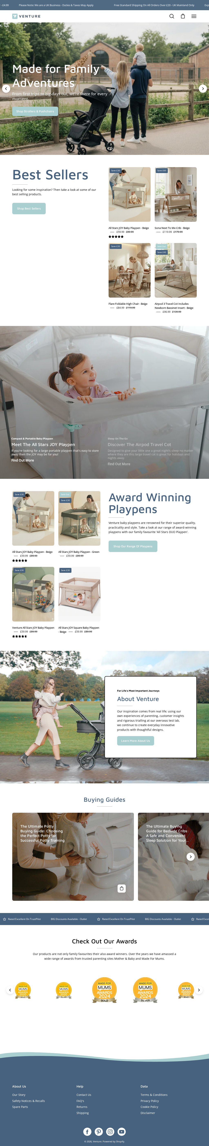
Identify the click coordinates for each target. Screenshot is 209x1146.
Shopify (120, 1141)
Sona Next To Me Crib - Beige (172, 228)
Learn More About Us (135, 740)
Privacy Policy (150, 1101)
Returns (82, 1107)
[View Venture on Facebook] (87, 1132)
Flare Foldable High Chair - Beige (128, 304)
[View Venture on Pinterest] (99, 1132)
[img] (116, 236)
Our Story (18, 1095)
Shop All (22, 118)
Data (144, 1086)
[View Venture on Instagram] (110, 1132)
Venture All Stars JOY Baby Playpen (33, 627)
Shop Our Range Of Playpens (132, 546)
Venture (97, 1141)
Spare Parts (20, 1107)
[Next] (203, 89)
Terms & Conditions (154, 1095)
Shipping (83, 1113)
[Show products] (122, 888)
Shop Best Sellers (29, 208)
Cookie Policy (149, 1107)
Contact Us (84, 1095)
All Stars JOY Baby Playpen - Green (78, 552)
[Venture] (26, 16)
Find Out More (22, 460)
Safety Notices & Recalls (28, 1101)
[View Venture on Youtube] (122, 1132)
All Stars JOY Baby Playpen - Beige (129, 228)
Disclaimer (148, 1113)
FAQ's (80, 1101)
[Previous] (6, 89)
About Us (19, 1086)
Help (80, 1086)
